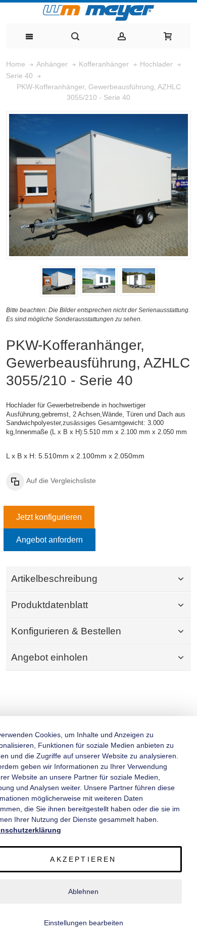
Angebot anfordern (49, 540)
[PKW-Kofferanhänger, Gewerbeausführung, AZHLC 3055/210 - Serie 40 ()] (59, 281)
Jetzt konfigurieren (49, 517)
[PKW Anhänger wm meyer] (98, 13)
